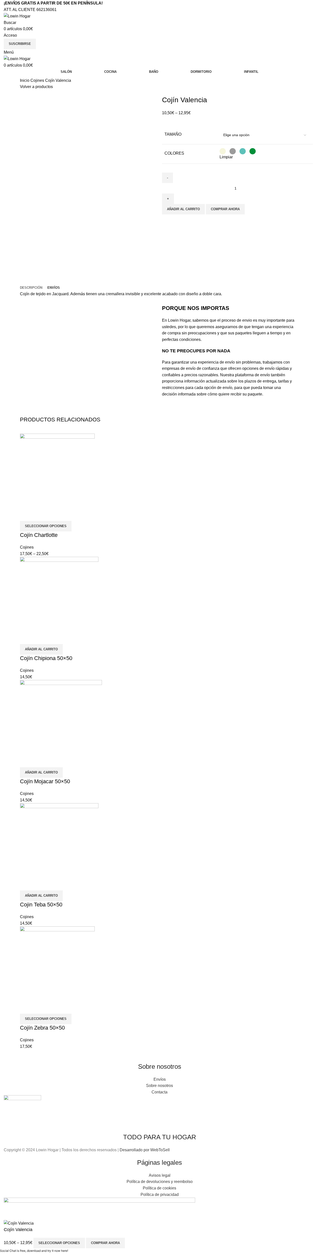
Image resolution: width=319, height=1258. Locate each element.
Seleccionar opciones (59, 1243)
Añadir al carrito (183, 209)
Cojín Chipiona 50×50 (46, 658)
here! (64, 1251)
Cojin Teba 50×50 (41, 904)
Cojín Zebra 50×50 (42, 1028)
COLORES (174, 153)
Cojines (37, 80)
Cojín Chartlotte (39, 535)
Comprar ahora (225, 209)
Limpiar (226, 157)
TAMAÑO (172, 134)
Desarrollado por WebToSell (145, 1150)
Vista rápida (26, 514)
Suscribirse (20, 44)
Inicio (25, 80)
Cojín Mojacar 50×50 (45, 781)
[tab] (31, 288)
